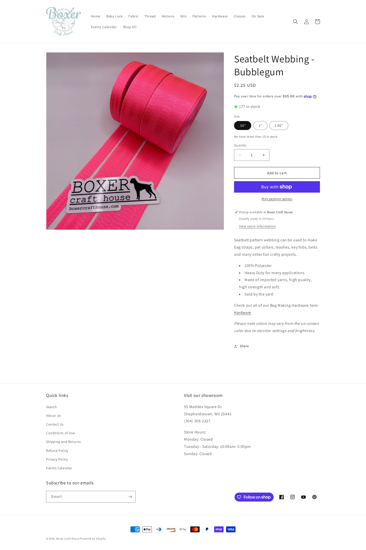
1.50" (279, 125)
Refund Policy (57, 450)
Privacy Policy (57, 459)
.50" (242, 125)
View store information (257, 226)
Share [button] (244, 346)
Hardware (242, 312)
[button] (295, 21)
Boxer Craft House (68, 538)
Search (51, 407)
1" (260, 125)
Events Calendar (59, 468)
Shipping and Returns (63, 441)
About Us (53, 415)
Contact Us (55, 424)
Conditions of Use (60, 433)
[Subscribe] (129, 497)
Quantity (240, 145)
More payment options (277, 199)
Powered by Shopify (93, 538)
